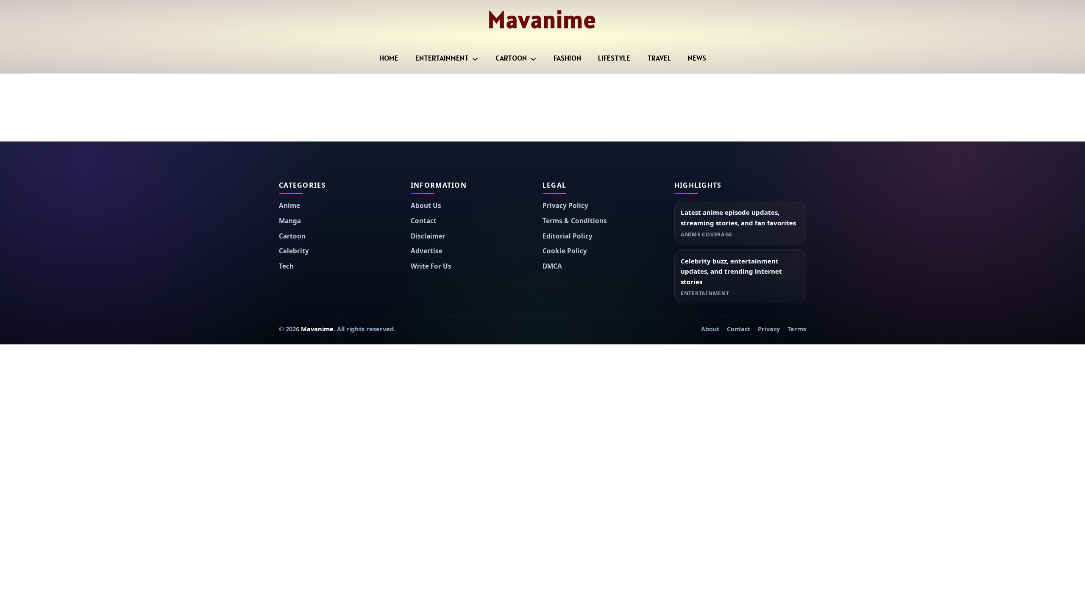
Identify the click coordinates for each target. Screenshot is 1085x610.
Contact (424, 220)
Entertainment (442, 58)
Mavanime (542, 19)
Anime (289, 205)
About (710, 329)
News (697, 58)
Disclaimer (428, 236)
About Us (426, 205)
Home (388, 58)
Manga (290, 220)
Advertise (426, 251)
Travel (659, 58)
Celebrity (294, 251)
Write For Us (431, 266)
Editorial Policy (567, 236)
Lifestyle (614, 58)
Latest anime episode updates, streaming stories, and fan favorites (738, 217)
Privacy (769, 329)
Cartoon (511, 58)
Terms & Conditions (574, 220)
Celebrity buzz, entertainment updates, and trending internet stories (731, 271)
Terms (796, 329)
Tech (286, 266)
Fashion (567, 58)
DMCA (552, 266)
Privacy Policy (565, 205)
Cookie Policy (564, 251)
